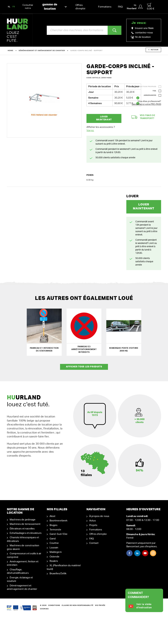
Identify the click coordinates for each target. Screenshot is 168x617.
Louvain (54, 547)
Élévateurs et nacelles (22, 528)
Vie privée (100, 605)
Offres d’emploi (80, 7)
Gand (53, 538)
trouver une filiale (144, 28)
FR (13, 7)
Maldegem (56, 552)
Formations (104, 7)
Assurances (150, 95)
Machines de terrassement (25, 524)
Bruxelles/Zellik (58, 573)
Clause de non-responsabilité (77, 605)
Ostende (55, 556)
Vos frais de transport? (147, 117)
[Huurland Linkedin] (137, 553)
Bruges (54, 525)
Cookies (44, 609)
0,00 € (150, 9)
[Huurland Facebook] (129, 553)
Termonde (55, 529)
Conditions (54, 605)
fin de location (143, 37)
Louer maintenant (104, 118)
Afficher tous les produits (84, 367)
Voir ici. (90, 130)
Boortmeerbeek (59, 520)
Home (10, 50)
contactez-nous (144, 32)
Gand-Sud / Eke (59, 534)
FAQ (120, 7)
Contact (93, 543)
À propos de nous (99, 516)
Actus (92, 520)
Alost (52, 516)
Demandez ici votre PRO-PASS (146, 104)
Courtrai (54, 543)
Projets (93, 525)
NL (9, 7)
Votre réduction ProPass (142, 86)
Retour (154, 50)
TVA (154, 91)
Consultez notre (39, 6)
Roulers (54, 561)
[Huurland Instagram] (153, 553)
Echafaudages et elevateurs (26, 533)
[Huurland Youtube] (145, 553)
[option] (44, 100)
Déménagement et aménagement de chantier (42, 50)
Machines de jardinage (22, 519)
